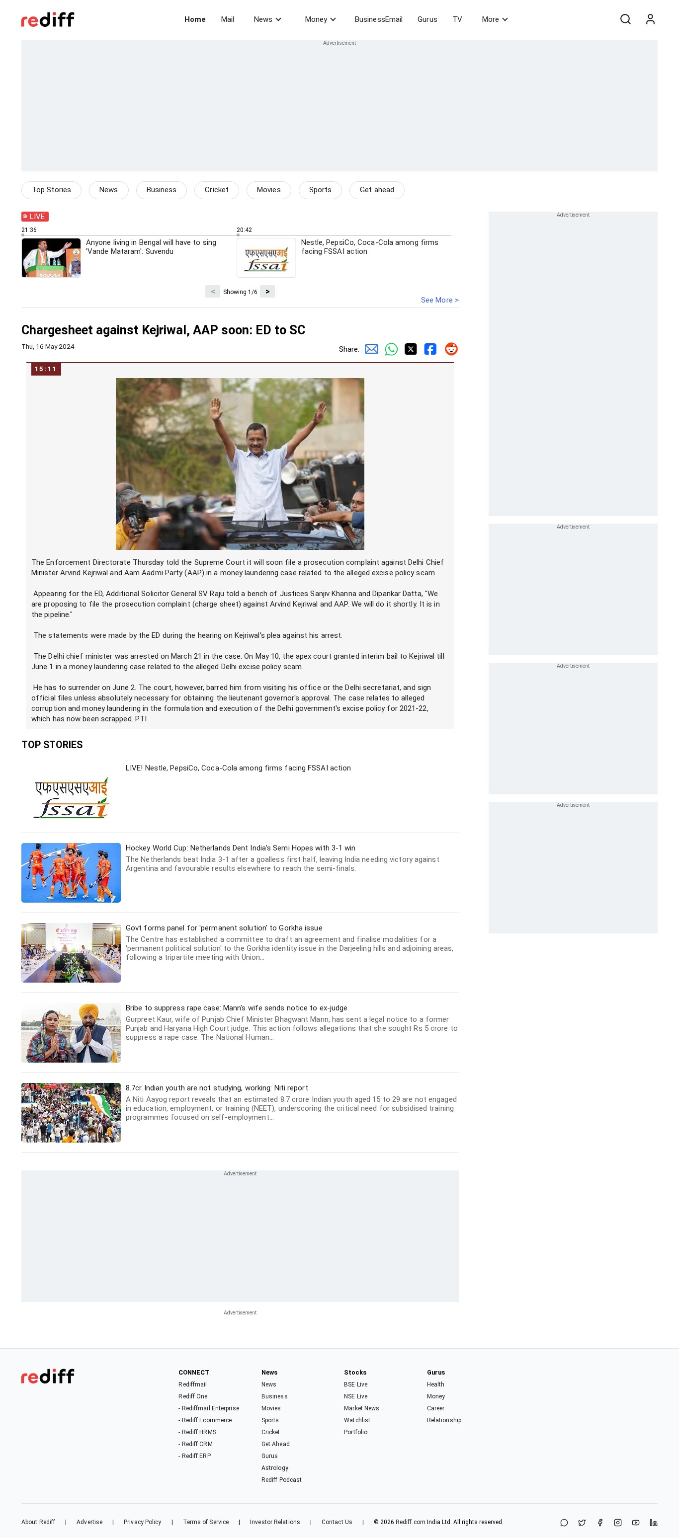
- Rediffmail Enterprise (208, 1408)
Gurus (427, 19)
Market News (361, 1408)
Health (436, 1384)
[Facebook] (600, 1523)
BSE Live (355, 1384)
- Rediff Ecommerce (205, 1420)
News (263, 19)
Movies (269, 189)
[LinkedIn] (654, 1523)
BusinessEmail (379, 19)
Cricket (217, 189)
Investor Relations (275, 1522)
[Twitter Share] (409, 349)
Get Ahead (275, 1444)
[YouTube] (636, 1523)
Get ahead (377, 189)
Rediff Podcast (281, 1479)
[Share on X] (582, 1523)
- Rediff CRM (195, 1444)
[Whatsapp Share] (389, 349)
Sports (320, 189)
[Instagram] (618, 1523)
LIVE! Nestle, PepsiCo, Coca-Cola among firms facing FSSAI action (238, 768)
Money (316, 19)
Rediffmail (192, 1384)
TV (457, 19)
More (490, 19)
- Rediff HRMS (197, 1432)
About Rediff (38, 1522)
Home (195, 19)
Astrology (274, 1467)
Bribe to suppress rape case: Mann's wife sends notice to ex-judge (292, 1022)
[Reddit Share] (449, 349)
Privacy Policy (142, 1522)
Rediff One (192, 1396)
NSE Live (355, 1396)
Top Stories (51, 189)
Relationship (444, 1420)
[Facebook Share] (429, 349)
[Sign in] (650, 19)
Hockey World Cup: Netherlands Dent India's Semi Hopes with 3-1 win (282, 858)
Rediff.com (410, 1522)
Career (436, 1408)
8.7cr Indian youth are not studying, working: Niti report (291, 1102)
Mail (227, 19)
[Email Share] (369, 349)
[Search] (625, 19)
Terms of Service (206, 1522)
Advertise (89, 1522)
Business (162, 189)
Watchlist (357, 1420)
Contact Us (337, 1522)
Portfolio (355, 1432)
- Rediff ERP (194, 1456)
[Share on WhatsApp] (564, 1523)
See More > (440, 300)
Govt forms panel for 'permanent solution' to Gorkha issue (289, 942)
